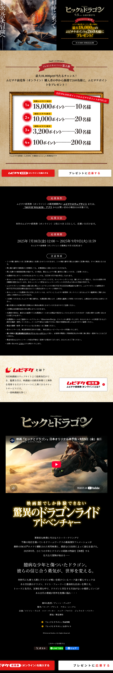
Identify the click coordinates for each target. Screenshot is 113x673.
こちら (21, 343)
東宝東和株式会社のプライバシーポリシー (31, 333)
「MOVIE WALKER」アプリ (37, 207)
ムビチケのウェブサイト (75, 204)
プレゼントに (85, 173)
